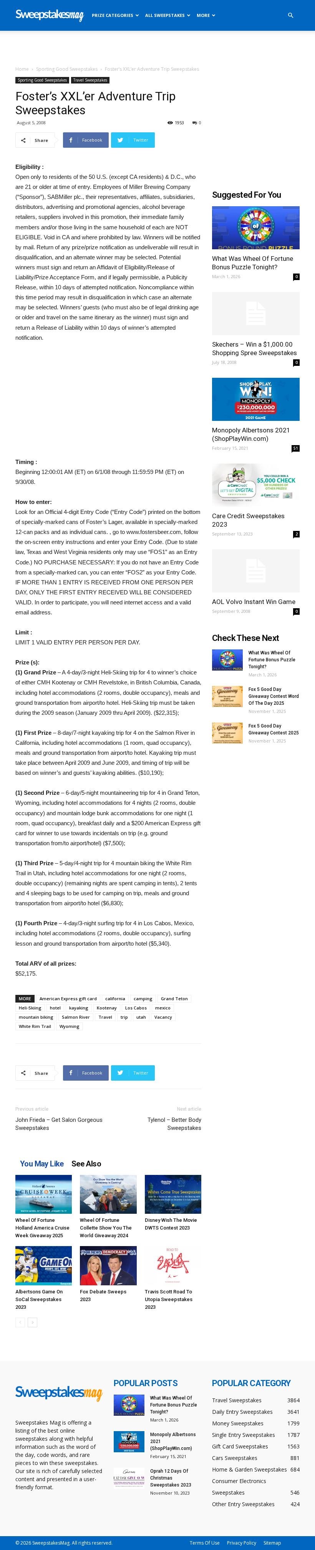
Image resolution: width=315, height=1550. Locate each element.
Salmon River (76, 1017)
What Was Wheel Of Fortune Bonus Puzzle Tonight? (272, 659)
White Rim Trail (35, 1026)
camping (143, 998)
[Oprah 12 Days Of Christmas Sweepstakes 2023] (129, 1478)
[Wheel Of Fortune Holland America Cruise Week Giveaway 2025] (43, 1194)
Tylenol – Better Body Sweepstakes (174, 1123)
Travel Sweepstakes (90, 80)
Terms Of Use (205, 1543)
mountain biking (36, 1017)
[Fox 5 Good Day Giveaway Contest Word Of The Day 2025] (227, 696)
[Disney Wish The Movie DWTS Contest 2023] (173, 1194)
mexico (163, 1008)
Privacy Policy (241, 1543)
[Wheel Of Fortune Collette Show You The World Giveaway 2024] (108, 1194)
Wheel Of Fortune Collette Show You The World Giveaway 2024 (106, 1227)
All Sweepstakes (165, 15)
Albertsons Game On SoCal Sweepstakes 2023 (39, 1299)
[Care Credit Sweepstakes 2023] (256, 485)
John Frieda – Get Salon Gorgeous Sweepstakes (59, 1123)
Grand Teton (174, 998)
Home (22, 69)
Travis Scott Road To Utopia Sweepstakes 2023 (168, 1299)
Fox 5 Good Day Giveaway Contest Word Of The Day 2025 (274, 696)
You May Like (42, 1163)
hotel (55, 1008)
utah (141, 1017)
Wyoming (70, 1026)
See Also (86, 1163)
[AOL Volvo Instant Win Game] (256, 571)
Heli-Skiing (30, 1008)
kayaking (78, 1008)
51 (295, 448)
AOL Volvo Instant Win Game (253, 602)
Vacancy (163, 1017)
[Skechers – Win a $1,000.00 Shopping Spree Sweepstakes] (256, 313)
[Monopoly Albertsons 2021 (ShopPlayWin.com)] (256, 399)
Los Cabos (136, 1008)
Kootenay (107, 1008)
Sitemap (272, 1543)
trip (124, 1017)
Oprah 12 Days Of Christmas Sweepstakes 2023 (170, 1478)
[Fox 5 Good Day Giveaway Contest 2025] (227, 733)
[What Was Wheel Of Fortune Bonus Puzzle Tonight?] (256, 227)
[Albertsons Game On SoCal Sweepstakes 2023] (43, 1265)
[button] (290, 15)
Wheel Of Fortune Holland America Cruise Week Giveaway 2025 (42, 1227)
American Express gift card (68, 998)
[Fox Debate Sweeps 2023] (108, 1265)
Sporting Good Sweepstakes (67, 69)
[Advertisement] (157, 47)
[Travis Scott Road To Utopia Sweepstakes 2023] (173, 1265)
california (115, 998)
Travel (105, 1017)
